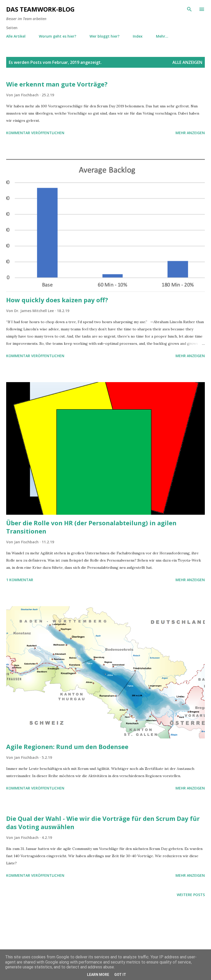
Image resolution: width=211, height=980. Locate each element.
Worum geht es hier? (57, 36)
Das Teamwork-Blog (40, 9)
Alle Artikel (15, 36)
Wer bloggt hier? (104, 36)
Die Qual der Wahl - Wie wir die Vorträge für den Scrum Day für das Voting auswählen (103, 822)
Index (138, 36)
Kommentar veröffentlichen (35, 132)
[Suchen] (189, 9)
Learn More (98, 975)
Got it (120, 975)
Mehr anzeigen (190, 132)
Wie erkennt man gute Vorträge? (57, 84)
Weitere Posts (191, 894)
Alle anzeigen (187, 62)
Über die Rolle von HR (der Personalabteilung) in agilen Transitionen (91, 527)
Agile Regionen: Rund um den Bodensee (67, 746)
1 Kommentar (19, 579)
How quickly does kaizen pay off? (57, 300)
